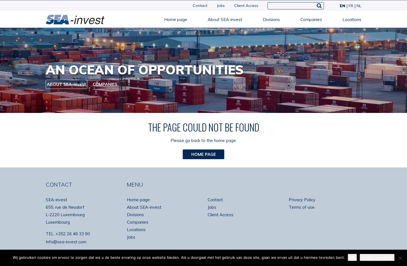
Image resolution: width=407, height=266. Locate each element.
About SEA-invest (225, 19)
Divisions (271, 19)
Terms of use (302, 207)
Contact (200, 5)
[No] (400, 258)
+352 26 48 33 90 (73, 233)
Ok (352, 257)
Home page (175, 19)
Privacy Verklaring (377, 257)
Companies (311, 19)
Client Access (246, 5)
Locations (351, 19)
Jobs (221, 5)
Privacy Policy (302, 199)
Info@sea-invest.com (66, 241)
